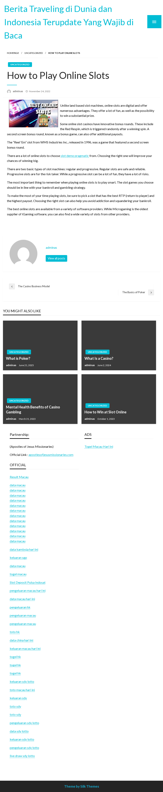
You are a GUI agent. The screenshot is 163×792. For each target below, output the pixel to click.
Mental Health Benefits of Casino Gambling (33, 409)
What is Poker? (18, 358)
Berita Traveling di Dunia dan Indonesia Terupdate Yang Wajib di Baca (69, 21)
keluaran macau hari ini (25, 648)
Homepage (13, 53)
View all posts (56, 258)
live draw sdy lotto (22, 756)
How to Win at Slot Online (105, 412)
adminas (18, 91)
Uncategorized (33, 53)
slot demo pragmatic (75, 156)
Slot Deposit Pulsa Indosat (28, 582)
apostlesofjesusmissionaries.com (51, 454)
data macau (17, 490)
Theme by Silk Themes (81, 786)
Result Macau (19, 477)
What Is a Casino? (98, 358)
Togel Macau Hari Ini (98, 446)
